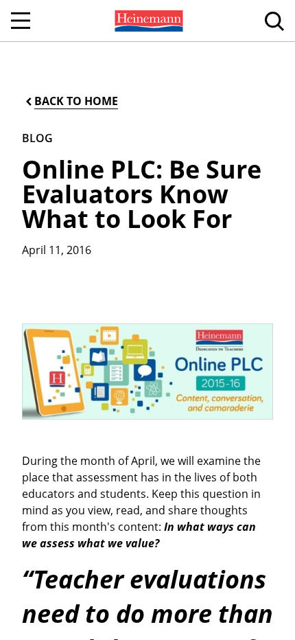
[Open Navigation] (20, 20)
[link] (147, 21)
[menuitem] (147, 20)
